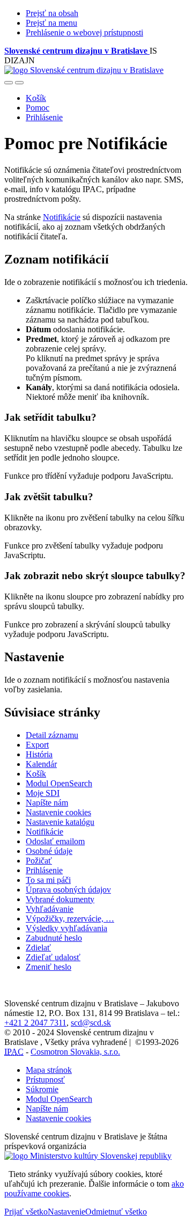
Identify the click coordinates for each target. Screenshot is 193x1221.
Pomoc (37, 107)
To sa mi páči (48, 879)
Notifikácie (61, 217)
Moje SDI (43, 793)
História (39, 754)
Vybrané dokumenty (60, 899)
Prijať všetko (26, 1211)
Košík (36, 98)
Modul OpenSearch (59, 783)
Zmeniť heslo (48, 966)
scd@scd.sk (91, 1022)
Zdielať (38, 947)
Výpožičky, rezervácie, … (70, 918)
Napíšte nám (47, 802)
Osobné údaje (49, 851)
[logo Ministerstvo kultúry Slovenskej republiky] (88, 1155)
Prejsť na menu (51, 22)
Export (37, 744)
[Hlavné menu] (19, 82)
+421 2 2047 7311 (35, 1022)
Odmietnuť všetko (116, 1211)
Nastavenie (66, 1211)
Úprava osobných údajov (68, 889)
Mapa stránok (49, 1069)
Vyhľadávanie (49, 908)
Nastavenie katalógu (60, 822)
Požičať (39, 860)
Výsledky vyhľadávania (66, 928)
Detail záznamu (52, 735)
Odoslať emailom (55, 841)
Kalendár (41, 764)
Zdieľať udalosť (53, 957)
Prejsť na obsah (52, 13)
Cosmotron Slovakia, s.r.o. (75, 1051)
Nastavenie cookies (58, 812)
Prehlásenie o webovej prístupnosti (84, 32)
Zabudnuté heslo (54, 937)
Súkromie (42, 1089)
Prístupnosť (45, 1079)
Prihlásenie (44, 117)
